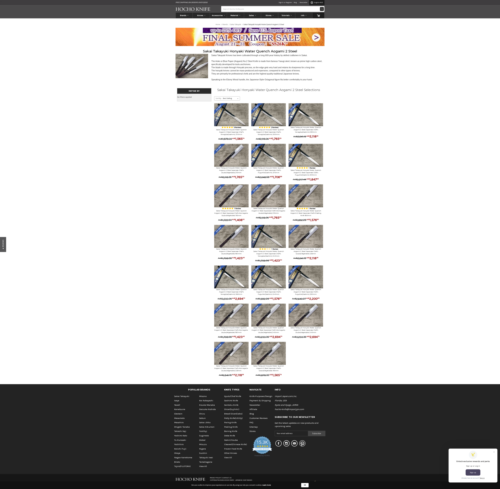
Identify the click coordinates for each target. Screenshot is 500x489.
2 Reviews (275, 127)
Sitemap (253, 427)
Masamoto (179, 418)
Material (234, 15)
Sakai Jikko (205, 422)
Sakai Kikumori (206, 427)
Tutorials (286, 15)
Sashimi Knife (231, 400)
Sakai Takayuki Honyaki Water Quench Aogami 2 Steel (250, 51)
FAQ (251, 422)
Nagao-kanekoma (183, 457)
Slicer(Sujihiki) (231, 409)
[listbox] (231, 98)
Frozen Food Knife (233, 449)
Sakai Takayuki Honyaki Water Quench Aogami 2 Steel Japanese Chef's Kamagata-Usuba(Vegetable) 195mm (231, 213)
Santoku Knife (231, 405)
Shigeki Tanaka (182, 427)
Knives (200, 15)
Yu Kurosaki (180, 440)
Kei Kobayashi (206, 400)
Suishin (203, 453)
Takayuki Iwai (206, 457)
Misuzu (203, 444)
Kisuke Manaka (207, 405)
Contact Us (227, 478)
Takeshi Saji (180, 431)
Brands (183, 15)
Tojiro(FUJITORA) (182, 466)
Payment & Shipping (260, 400)
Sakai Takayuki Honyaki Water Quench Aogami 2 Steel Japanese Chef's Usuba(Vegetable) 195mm (268, 368)
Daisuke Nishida (207, 409)
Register (289, 2)
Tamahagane (205, 462)
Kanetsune (179, 409)
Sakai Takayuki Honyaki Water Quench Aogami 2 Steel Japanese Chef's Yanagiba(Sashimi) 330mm (306, 129)
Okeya (177, 453)
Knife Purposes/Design (260, 396)
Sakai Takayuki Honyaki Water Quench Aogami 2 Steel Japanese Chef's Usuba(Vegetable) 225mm (306, 251)
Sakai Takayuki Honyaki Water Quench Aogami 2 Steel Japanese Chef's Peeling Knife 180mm (305, 213)
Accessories (217, 15)
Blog (295, 2)
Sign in (281, 2)
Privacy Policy (215, 478)
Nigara (202, 449)
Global (202, 440)
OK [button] (305, 485)
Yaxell (177, 405)
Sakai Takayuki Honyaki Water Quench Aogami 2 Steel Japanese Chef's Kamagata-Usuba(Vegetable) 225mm (231, 368)
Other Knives (230, 453)
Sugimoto (204, 435)
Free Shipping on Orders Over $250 (191, 2)
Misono (203, 396)
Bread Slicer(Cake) (233, 413)
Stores (268, 15)
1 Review (312, 168)
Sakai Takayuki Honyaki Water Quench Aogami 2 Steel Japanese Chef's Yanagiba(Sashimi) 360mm (231, 291)
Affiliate (253, 409)
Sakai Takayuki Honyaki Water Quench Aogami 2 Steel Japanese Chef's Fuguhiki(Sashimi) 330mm (306, 291)
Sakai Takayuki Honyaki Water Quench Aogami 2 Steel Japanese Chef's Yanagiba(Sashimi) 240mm (268, 253)
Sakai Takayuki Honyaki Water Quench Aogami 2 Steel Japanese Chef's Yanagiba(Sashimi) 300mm (268, 132)
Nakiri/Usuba (231, 440)
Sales (251, 15)
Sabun (202, 418)
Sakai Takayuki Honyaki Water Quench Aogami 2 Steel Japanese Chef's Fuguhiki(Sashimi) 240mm (268, 291)
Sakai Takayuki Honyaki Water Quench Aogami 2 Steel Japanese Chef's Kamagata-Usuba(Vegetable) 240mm (269, 330)
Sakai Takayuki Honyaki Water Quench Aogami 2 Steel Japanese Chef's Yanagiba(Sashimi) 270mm (231, 132)
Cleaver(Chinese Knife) (235, 444)
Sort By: (218, 98)
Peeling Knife (231, 427)
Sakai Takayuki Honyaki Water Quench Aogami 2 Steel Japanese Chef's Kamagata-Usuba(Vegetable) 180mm (231, 330)
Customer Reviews (258, 418)
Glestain (178, 413)
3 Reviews (237, 127)
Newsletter (303, 2)
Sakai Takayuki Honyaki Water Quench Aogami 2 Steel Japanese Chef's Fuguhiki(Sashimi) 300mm (306, 172)
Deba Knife (229, 435)
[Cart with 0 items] (318, 15)
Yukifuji (203, 431)
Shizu (202, 413)
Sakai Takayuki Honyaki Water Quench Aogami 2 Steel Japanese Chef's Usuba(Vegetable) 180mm (231, 251)
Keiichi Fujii (180, 449)
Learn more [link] (266, 485)
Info (302, 15)
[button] (3, 244)
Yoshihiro (179, 444)
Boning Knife (230, 431)
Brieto (177, 462)
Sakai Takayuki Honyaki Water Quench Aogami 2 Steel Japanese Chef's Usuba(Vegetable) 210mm (231, 170)
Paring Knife (230, 422)
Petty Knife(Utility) (233, 418)
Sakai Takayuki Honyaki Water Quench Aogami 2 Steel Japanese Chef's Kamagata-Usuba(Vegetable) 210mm (269, 210)
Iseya (176, 400)
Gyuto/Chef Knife (232, 396)
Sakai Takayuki (181, 396)
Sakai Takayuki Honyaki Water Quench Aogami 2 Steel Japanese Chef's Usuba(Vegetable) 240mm (306, 330)
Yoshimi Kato (180, 435)
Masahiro (179, 422)
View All (203, 466)
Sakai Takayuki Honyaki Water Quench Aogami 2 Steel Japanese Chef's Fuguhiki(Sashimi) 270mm (268, 170)
